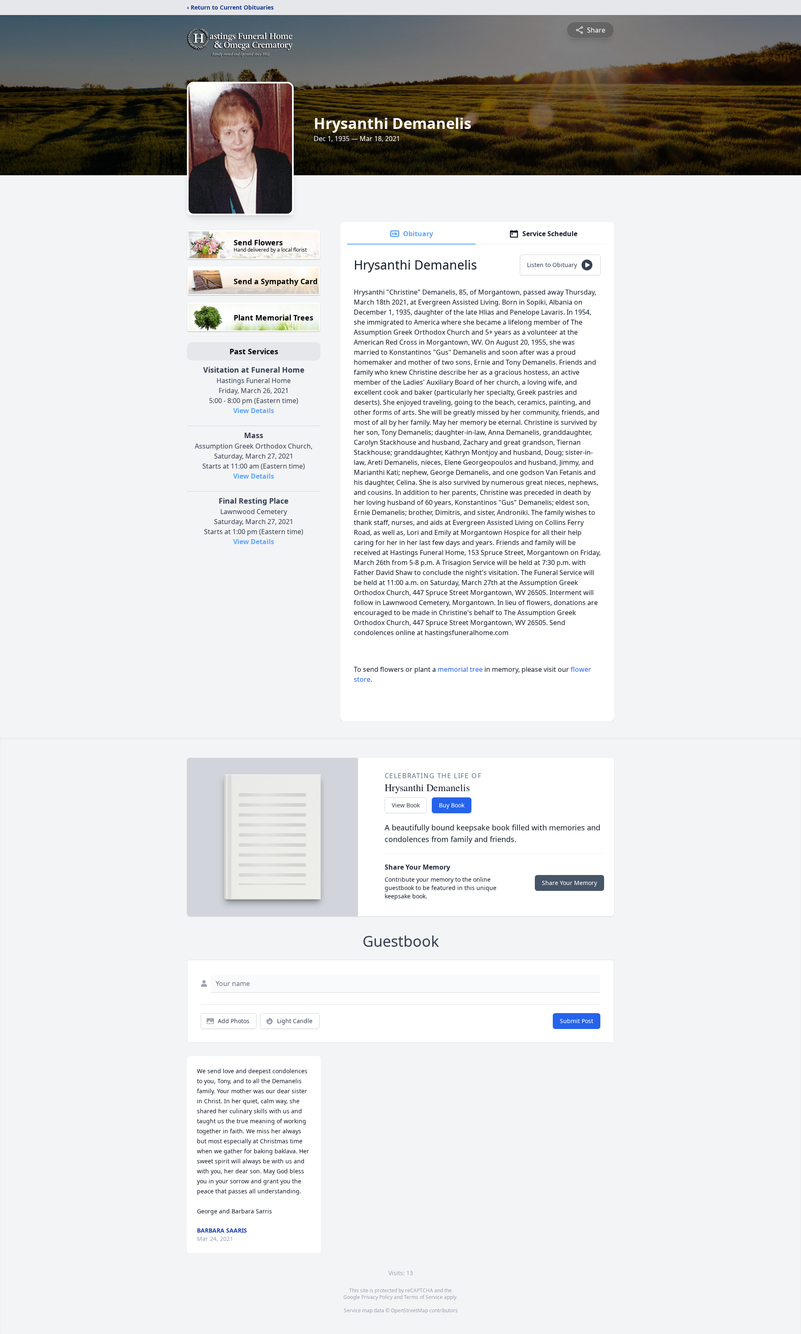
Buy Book (451, 805)
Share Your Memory (569, 883)
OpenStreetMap (409, 1310)
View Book (406, 805)
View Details (253, 410)
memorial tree (460, 669)
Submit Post (576, 1021)
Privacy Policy (377, 1297)
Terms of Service (423, 1297)
